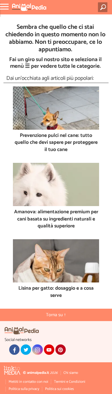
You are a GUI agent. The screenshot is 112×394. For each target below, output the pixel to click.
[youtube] (49, 349)
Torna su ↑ (56, 315)
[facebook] (14, 349)
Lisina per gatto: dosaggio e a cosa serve (56, 292)
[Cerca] (103, 7)
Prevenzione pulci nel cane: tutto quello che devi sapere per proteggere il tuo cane (56, 143)
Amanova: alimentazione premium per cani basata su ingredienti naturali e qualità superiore (56, 219)
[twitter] (26, 349)
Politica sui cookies (59, 389)
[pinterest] (60, 349)
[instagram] (37, 349)
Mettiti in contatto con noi (28, 382)
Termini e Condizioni (69, 382)
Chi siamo (70, 373)
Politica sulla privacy (24, 389)
